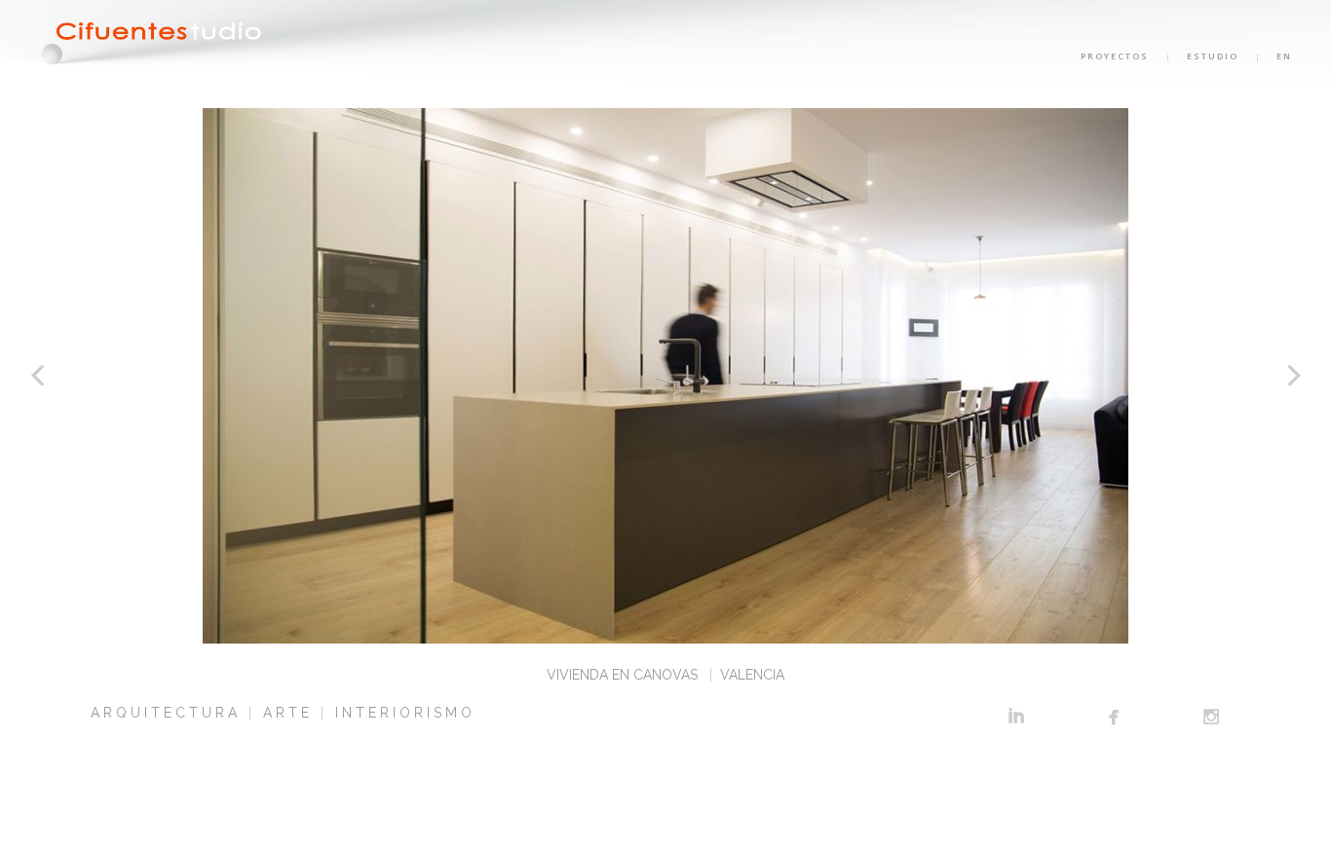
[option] (665, 375)
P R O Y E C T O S (1115, 56)
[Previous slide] (37, 375)
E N (1283, 56)
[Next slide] (1294, 375)
